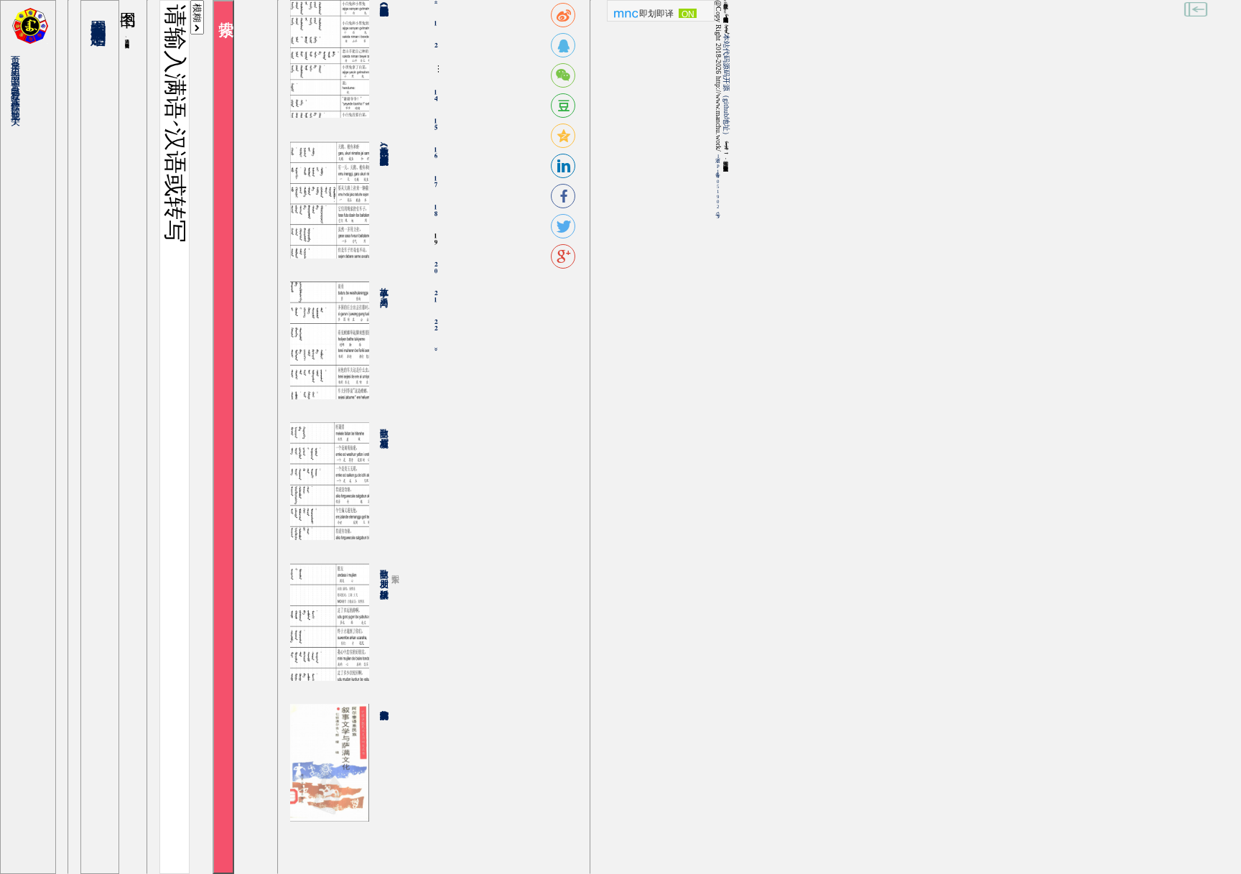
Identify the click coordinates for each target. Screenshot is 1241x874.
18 (435, 210)
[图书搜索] (100, 10)
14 (435, 95)
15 (435, 124)
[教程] (19, 86)
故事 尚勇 (384, 287)
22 (435, 325)
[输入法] (19, 91)
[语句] (19, 66)
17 (435, 181)
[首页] (19, 51)
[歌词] (19, 101)
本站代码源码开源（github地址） (726, 86)
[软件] (19, 96)
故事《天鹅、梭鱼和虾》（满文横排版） (384, 145)
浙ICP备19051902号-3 (717, 186)
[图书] (19, 71)
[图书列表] (100, 15)
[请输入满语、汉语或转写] (174, 437)
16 (435, 153)
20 (435, 267)
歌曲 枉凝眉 (384, 427)
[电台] (19, 81)
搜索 (223, 437)
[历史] (19, 61)
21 (435, 296)
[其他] (19, 106)
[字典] (19, 56)
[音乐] (19, 76)
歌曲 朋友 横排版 (384, 573)
